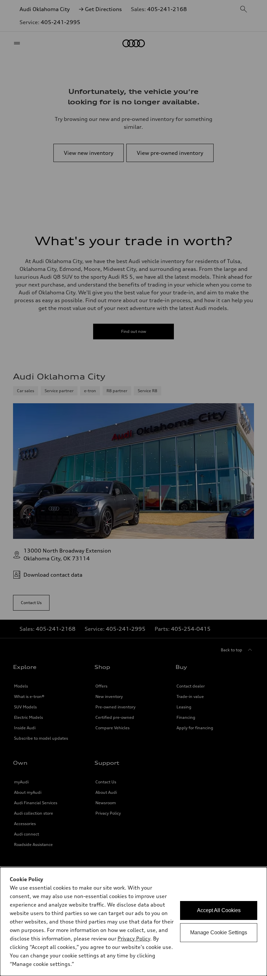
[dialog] (133, 921)
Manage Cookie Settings (218, 932)
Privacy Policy (134, 938)
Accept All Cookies (219, 910)
